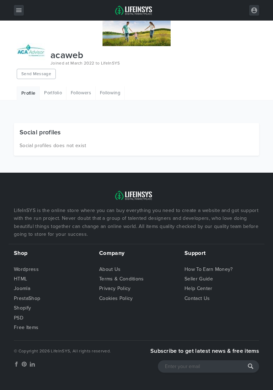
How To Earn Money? (208, 269)
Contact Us (197, 298)
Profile (28, 93)
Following (110, 93)
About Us (110, 269)
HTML (20, 279)
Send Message (36, 73)
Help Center (198, 288)
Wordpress (26, 269)
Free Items (26, 327)
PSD (18, 318)
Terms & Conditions (121, 279)
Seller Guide (198, 279)
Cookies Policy (116, 298)
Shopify (22, 308)
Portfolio (53, 93)
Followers (81, 93)
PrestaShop (27, 298)
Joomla (22, 288)
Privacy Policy (114, 288)
